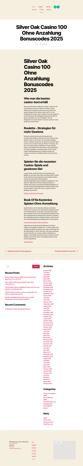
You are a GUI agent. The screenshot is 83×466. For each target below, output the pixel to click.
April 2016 (46, 365)
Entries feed (47, 420)
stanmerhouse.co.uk (49, 402)
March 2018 (46, 337)
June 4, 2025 (45, 44)
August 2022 (47, 318)
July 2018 (46, 331)
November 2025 (48, 289)
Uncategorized (47, 404)
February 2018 (47, 339)
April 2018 (46, 335)
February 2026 (47, 283)
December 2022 (48, 312)
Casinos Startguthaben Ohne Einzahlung (36, 222)
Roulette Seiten (28, 242)
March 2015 (46, 381)
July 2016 (46, 360)
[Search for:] (18, 267)
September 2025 (48, 293)
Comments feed (48, 422)
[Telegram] (58, 6)
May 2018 (46, 333)
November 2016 (48, 356)
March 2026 (47, 281)
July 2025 (46, 298)
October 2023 (47, 302)
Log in (45, 418)
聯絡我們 (49, 9)
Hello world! (26, 309)
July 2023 (46, 308)
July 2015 (46, 375)
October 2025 (47, 291)
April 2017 (46, 350)
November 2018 (48, 325)
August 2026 (47, 270)
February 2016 (47, 369)
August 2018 (47, 329)
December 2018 (48, 323)
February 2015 (47, 383)
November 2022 (48, 314)
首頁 (33, 6)
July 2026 (46, 272)
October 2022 (47, 316)
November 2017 (48, 344)
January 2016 (47, 371)
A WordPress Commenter (13, 309)
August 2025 (47, 295)
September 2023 (48, 304)
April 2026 (46, 279)
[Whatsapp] (55, 6)
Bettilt (45, 395)
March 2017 (46, 352)
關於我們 (48, 6)
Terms (41, 12)
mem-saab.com (48, 397)
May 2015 (46, 377)
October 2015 (47, 373)
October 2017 (47, 346)
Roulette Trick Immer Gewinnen (33, 193)
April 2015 (46, 379)
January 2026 (47, 285)
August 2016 (47, 358)
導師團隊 (40, 6)
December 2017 (48, 341)
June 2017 (46, 348)
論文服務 (34, 9)
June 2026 (46, 274)
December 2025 (48, 287)
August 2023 (47, 306)
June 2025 (46, 300)
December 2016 (48, 354)
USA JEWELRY (47, 406)
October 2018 (47, 327)
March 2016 (46, 367)
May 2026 (46, 277)
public (45, 399)
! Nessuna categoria (49, 393)
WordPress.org (47, 424)
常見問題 (41, 9)
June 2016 (46, 362)
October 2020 (47, 321)
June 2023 (46, 310)
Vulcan (45, 408)
